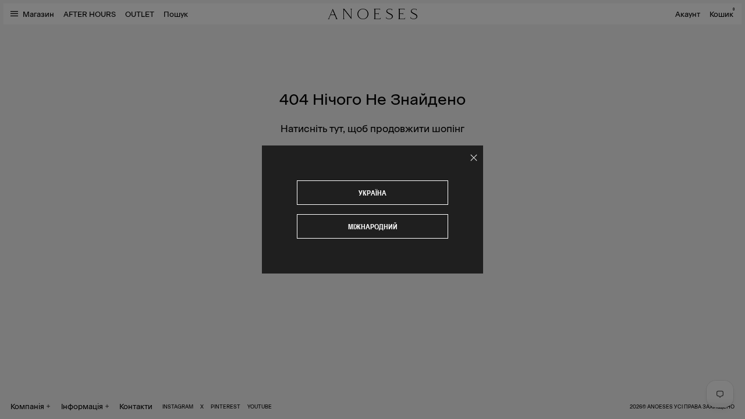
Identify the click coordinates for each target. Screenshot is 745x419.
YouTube (259, 406)
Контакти (135, 406)
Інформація (82, 406)
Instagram (177, 406)
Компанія (27, 406)
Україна (372, 193)
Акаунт (687, 14)
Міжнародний (373, 226)
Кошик (722, 14)
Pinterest (225, 406)
